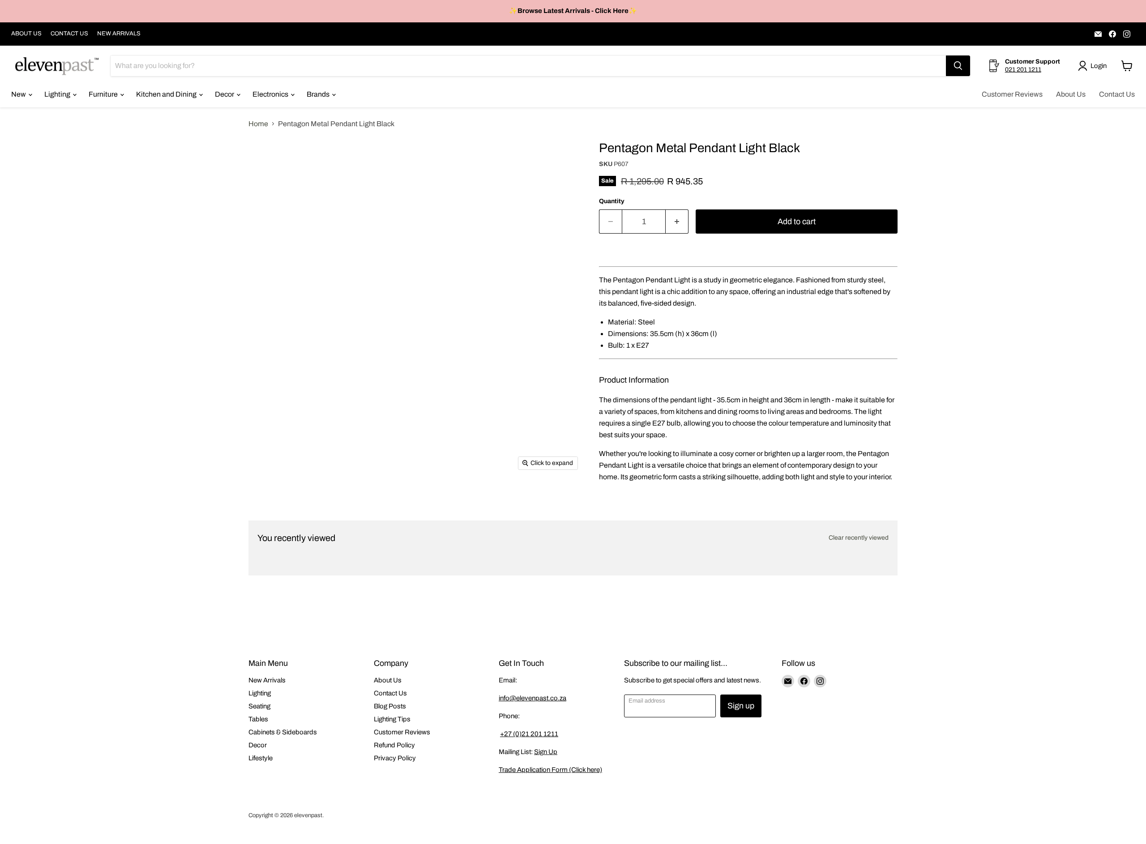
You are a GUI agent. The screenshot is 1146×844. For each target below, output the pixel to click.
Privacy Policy (395, 758)
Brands (319, 94)
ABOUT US (26, 33)
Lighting (58, 94)
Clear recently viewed (859, 537)
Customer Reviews (1012, 94)
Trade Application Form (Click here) (550, 769)
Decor (225, 94)
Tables (258, 719)
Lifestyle (260, 758)
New (19, 94)
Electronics (271, 94)
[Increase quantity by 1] (677, 221)
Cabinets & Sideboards (282, 732)
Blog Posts (390, 706)
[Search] (958, 65)
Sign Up (545, 751)
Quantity (611, 201)
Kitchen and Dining (167, 94)
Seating (259, 706)
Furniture (104, 94)
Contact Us (1117, 94)
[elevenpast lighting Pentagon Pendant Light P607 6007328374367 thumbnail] (265, 159)
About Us (1071, 94)
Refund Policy (394, 745)
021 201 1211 (1023, 69)
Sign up (740, 705)
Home (258, 124)
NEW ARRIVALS (119, 33)
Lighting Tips (392, 719)
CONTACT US (69, 33)
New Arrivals (267, 680)
